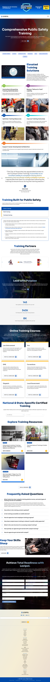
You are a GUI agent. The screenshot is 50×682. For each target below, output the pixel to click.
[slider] (13, 77)
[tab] (25, 208)
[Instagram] (29, 615)
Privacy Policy (11, 680)
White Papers (5, 471)
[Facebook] (21, 615)
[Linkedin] (23, 615)
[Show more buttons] (24, 77)
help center (35, 576)
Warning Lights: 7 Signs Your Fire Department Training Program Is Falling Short (12, 475)
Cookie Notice (18, 680)
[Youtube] (27, 615)
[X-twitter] (25, 615)
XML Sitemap (38, 680)
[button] (2, 178)
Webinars (5, 442)
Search (48, 617)
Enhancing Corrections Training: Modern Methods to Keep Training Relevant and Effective (12, 447)
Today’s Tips (29, 442)
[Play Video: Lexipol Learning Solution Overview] (13, 70)
